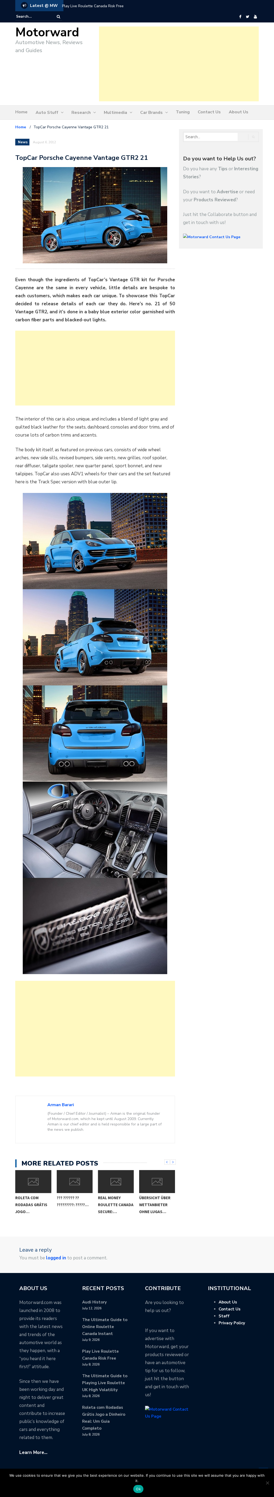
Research (81, 112)
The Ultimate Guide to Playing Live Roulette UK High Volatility (104, 1382)
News (23, 142)
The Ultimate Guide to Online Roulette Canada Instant (104, 1326)
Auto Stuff (47, 112)
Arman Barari (60, 1105)
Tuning (183, 112)
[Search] (58, 16)
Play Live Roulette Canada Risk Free (93, 6)
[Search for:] (32, 16)
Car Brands (151, 112)
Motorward (47, 32)
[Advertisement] (179, 63)
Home (21, 112)
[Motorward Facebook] (240, 16)
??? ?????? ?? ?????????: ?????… (73, 1201)
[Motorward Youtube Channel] (255, 16)
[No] (267, 1483)
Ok (138, 1489)
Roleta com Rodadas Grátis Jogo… (31, 1204)
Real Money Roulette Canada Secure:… (116, 1204)
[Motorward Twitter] (247, 16)
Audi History (94, 1302)
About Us (238, 112)
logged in (56, 1258)
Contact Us (209, 112)
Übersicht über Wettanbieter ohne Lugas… (154, 1204)
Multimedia (115, 112)
